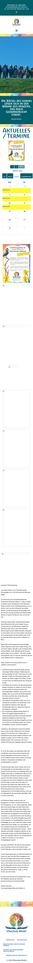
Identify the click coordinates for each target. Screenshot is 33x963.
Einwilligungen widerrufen (16, 955)
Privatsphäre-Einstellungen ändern (14, 944)
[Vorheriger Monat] (12, 166)
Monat (17, 176)
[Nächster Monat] (17, 166)
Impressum (10, 940)
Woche (10, 176)
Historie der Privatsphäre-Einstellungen (13, 950)
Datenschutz (22, 940)
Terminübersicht (26, 176)
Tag (4, 176)
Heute (22, 166)
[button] (16, 31)
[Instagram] (16, 12)
